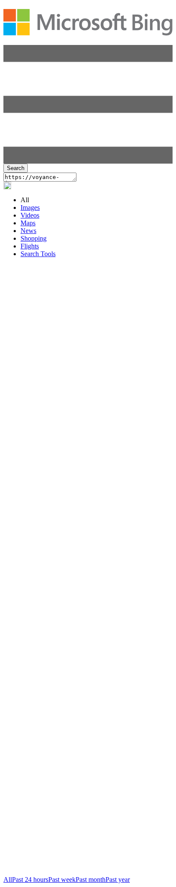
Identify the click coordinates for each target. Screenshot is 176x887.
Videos (30, 215)
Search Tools (38, 253)
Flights (30, 246)
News (28, 230)
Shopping (34, 238)
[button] (88, 161)
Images (30, 207)
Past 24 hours (30, 879)
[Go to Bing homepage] (88, 31)
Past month (91, 879)
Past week (62, 879)
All (7, 879)
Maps (28, 223)
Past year (118, 879)
